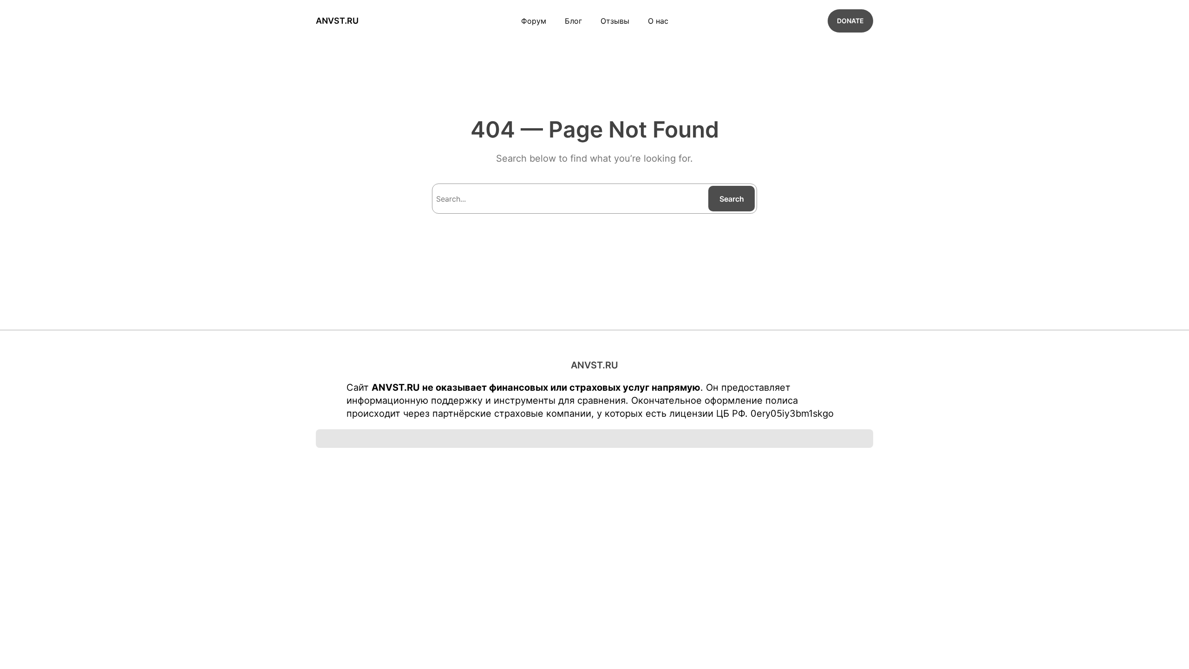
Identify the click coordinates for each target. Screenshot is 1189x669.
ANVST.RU (337, 21)
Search (731, 198)
